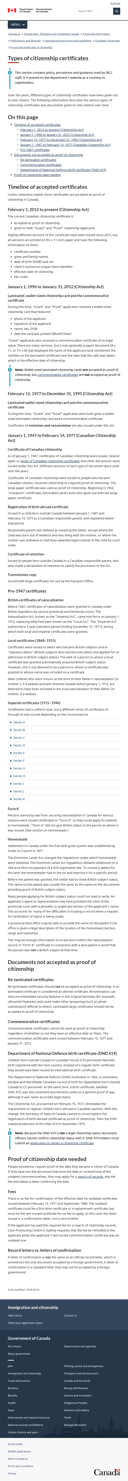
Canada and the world (77, 1381)
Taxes (11, 1410)
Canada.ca (14, 34)
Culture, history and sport (23, 1432)
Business (13, 1388)
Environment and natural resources (29, 1417)
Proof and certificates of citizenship (31, 47)
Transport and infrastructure (81, 1373)
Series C (19, 737)
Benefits (12, 1395)
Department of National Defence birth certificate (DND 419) (63, 170)
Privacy (12, 1473)
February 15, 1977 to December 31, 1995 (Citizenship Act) (61, 140)
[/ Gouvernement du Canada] (30, 10)
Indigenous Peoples (75, 1403)
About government (19, 1353)
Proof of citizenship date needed (37, 175)
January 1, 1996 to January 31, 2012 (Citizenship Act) (57, 135)
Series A (19, 722)
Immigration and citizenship (24, 1373)
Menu (16, 24)
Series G (19, 768)
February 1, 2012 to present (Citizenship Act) (52, 130)
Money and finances (76, 1388)
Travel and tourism (19, 1381)
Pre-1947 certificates (35, 150)
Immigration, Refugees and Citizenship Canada (51, 34)
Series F (19, 761)
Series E (19, 753)
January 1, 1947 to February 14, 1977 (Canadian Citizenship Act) (65, 145)
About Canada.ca (18, 1458)
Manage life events (75, 1425)
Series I (18, 784)
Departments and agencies (80, 1346)
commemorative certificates (57, 375)
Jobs (10, 1366)
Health (12, 1403)
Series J (18, 791)
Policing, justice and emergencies (83, 1366)
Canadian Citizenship (107, 40)
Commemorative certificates (41, 165)
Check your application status (25, 1323)
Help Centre (15, 1315)
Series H (19, 776)
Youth (67, 1417)
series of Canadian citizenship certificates (50, 461)
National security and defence (25, 1425)
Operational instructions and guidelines (67, 40)
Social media (15, 1444)
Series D (19, 745)
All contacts (14, 1346)
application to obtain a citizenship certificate (62, 1143)
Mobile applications (19, 1451)
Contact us (70, 1315)
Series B (19, 730)
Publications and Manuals (25, 40)
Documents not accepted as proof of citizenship (48, 155)
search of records (90, 1176)
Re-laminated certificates (38, 160)
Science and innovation (77, 1395)
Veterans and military (76, 1410)
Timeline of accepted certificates (37, 125)
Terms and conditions (20, 1466)
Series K (19, 799)
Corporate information (96, 34)
